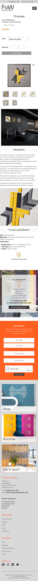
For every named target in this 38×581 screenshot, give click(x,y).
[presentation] (19, 369)
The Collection (7, 519)
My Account (26, 1)
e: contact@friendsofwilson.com (19, 303)
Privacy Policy (6, 551)
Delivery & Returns (8, 548)
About (4, 525)
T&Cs (3, 554)
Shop (3, 542)
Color (4, 38)
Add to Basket (16, 53)
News (4, 528)
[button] (34, 8)
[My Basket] (32, 1)
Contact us (5, 531)
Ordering (5, 545)
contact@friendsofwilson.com (17, 492)
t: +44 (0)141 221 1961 (19, 301)
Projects (4, 522)
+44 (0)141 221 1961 (14, 1)
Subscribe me (19, 374)
